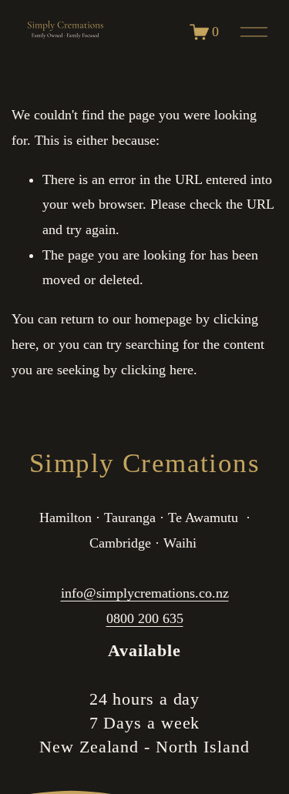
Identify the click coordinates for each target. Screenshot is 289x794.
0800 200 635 (144, 618)
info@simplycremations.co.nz (145, 593)
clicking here (157, 369)
